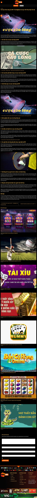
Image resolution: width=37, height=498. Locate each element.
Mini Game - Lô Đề (23, 479)
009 (8, 35)
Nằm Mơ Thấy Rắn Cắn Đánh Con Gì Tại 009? (28, 203)
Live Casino (22, 484)
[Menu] (1, 2)
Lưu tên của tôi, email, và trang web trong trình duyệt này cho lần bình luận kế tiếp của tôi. (16, 458)
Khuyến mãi (12, 479)
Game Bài (21, 477)
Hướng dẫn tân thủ (14, 481)
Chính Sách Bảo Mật (32, 476)
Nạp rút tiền (12, 477)
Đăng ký (12, 474)
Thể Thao (2, 8)
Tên (2, 445)
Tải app (12, 476)
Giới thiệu (30, 474)
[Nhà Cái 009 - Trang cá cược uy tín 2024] (18, 2)
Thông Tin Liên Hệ (32, 477)
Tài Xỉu (21, 481)
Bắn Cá (21, 474)
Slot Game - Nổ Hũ (23, 482)
